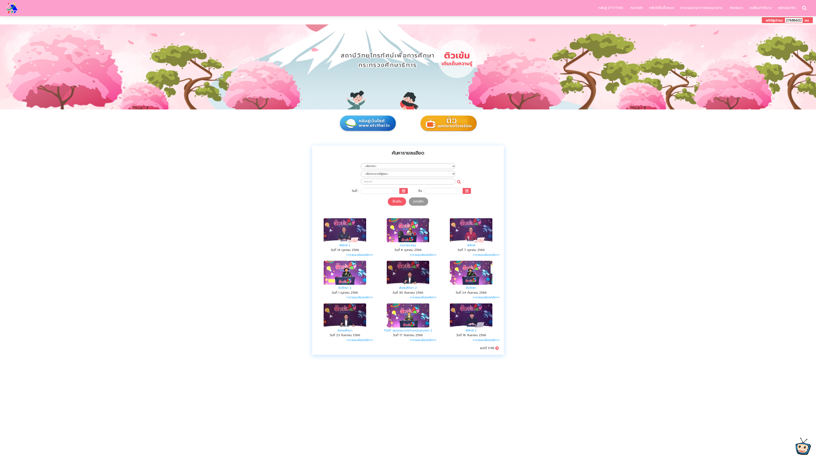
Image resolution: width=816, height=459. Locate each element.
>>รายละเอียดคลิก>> (359, 255)
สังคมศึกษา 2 (408, 288)
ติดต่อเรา (735, 7)
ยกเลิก (418, 201)
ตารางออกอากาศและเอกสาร (701, 7)
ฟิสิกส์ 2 (344, 245)
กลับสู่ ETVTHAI (610, 7)
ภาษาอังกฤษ (408, 245)
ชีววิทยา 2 (344, 288)
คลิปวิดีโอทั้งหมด (661, 7)
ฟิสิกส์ (471, 245)
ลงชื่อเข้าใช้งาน (760, 7)
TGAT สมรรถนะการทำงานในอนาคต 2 (408, 330)
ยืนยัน (396, 201)
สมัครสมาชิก (787, 7)
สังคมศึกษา (344, 330)
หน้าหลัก (636, 7)
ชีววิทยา (471, 288)
